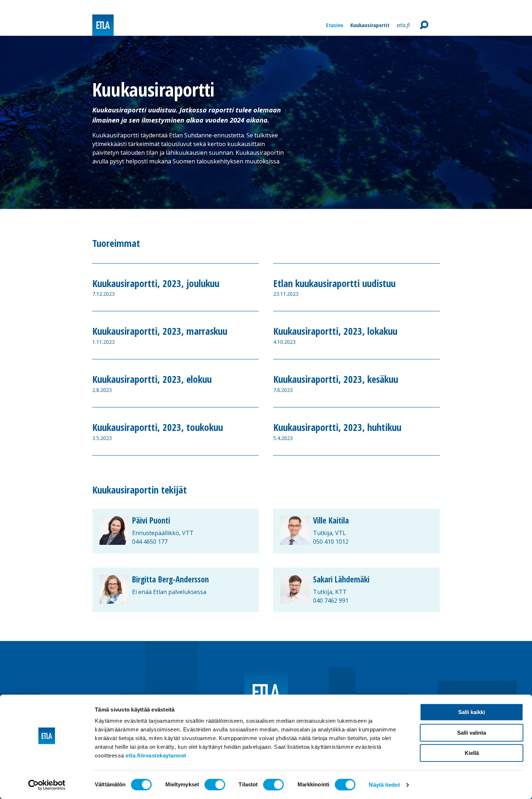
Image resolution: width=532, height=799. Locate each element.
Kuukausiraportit (369, 25)
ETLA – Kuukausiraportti (103, 25)
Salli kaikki (471, 712)
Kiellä (472, 753)
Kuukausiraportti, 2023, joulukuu (155, 283)
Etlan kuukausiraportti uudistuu (334, 283)
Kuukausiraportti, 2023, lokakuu (335, 331)
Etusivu (334, 25)
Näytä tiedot (384, 785)
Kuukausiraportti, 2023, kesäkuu (335, 379)
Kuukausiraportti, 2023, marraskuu (159, 331)
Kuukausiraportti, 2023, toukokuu (157, 427)
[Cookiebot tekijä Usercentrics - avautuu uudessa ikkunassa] (47, 784)
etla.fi (403, 25)
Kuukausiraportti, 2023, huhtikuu (337, 427)
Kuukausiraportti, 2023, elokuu (152, 379)
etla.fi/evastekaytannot (156, 755)
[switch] (214, 784)
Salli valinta (471, 733)
